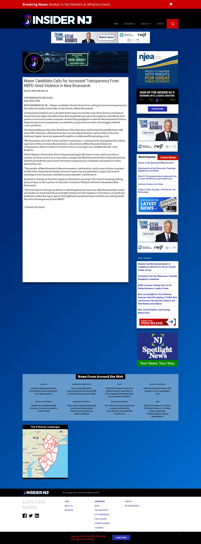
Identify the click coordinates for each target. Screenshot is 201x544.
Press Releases (144, 258)
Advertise (69, 510)
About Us (69, 506)
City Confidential (102, 515)
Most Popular (147, 156)
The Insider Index (132, 506)
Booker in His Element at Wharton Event (66, 4)
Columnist (99, 528)
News (97, 506)
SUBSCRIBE (157, 109)
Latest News (168, 157)
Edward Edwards (102, 523)
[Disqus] (75, 246)
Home (67, 501)
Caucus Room (100, 519)
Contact (128, 501)
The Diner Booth (101, 510)
